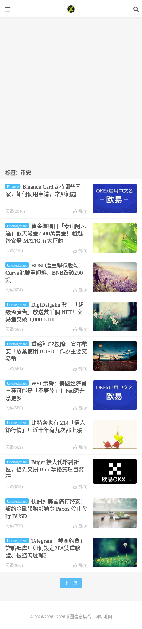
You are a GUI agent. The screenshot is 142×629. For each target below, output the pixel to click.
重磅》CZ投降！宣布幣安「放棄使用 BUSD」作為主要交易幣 (46, 351)
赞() (82, 211)
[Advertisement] (71, 88)
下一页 (71, 582)
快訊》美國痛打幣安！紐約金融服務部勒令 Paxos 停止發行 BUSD (46, 509)
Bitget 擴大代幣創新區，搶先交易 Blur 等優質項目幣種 (44, 469)
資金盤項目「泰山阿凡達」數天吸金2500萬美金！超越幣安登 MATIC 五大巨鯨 (45, 233)
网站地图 (103, 617)
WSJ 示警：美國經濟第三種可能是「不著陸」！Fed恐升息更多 (46, 391)
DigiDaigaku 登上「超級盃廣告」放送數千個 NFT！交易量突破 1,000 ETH (44, 312)
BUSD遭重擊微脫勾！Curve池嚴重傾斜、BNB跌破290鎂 (44, 273)
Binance (13, 187)
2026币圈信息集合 (71, 9)
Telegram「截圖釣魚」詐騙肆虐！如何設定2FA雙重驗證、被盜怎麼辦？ (45, 548)
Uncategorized (17, 226)
